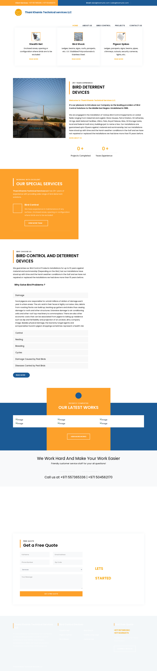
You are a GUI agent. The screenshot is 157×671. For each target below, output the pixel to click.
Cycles (18, 352)
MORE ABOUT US (75, 138)
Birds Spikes (78, 421)
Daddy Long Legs (91, 634)
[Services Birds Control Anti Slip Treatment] (51, 570)
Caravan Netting (120, 421)
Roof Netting (78, 425)
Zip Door (120, 425)
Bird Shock (88, 630)
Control (19, 333)
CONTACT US (104, 587)
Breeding (19, 346)
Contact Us (136, 25)
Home (75, 25)
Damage (19, 295)
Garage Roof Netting (36, 425)
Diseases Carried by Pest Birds (30, 365)
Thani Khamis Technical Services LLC (27, 666)
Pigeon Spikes (65, 634)
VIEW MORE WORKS (78, 436)
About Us (87, 25)
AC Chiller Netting (36, 421)
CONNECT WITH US (124, 649)
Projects (120, 25)
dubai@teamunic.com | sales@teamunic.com (110, 3)
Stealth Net (64, 630)
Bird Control (103, 25)
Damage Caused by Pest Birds (30, 359)
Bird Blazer (64, 639)
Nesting (19, 339)
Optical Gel (89, 639)
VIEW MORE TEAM (35, 223)
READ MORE (33, 59)
